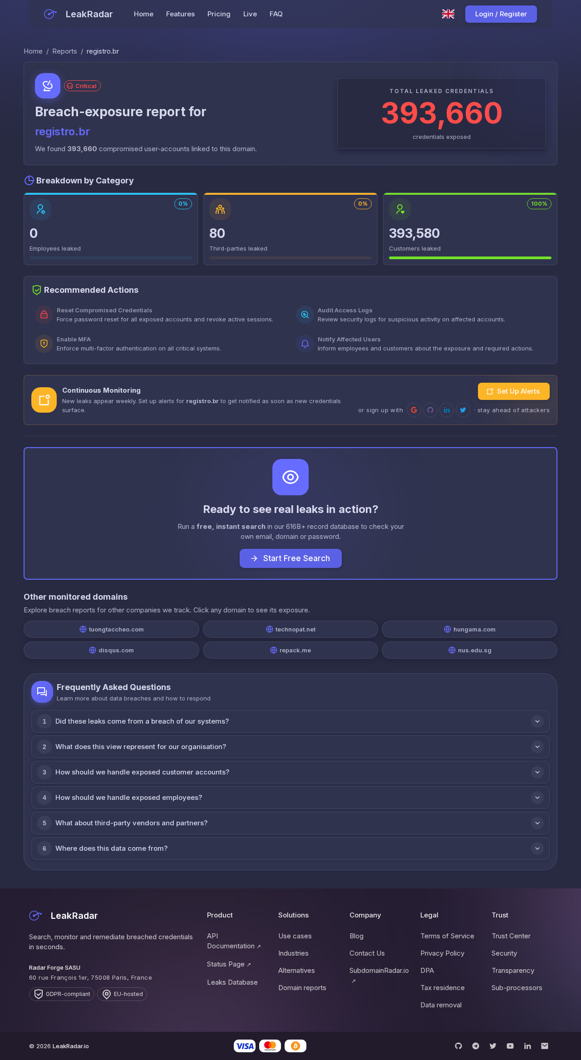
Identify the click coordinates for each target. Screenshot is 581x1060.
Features (180, 14)
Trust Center (511, 936)
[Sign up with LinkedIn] (446, 410)
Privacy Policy (442, 953)
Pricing (219, 14)
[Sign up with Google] (414, 410)
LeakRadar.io (71, 1046)
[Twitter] (493, 1046)
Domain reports (302, 987)
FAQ (276, 14)
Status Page (229, 964)
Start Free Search (296, 558)
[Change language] (448, 14)
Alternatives (296, 970)
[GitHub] (458, 1046)
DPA (427, 970)
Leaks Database (232, 982)
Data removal (441, 1005)
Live (250, 14)
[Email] (544, 1046)
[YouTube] (510, 1046)
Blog (357, 936)
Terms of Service (447, 936)
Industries (293, 953)
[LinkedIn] (527, 1046)
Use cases (295, 936)
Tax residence (442, 987)
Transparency (513, 970)
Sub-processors (517, 987)
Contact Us (367, 953)
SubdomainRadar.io (379, 975)
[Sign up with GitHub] (430, 410)
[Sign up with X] (463, 410)
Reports (64, 51)
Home (143, 14)
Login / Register (501, 14)
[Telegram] (475, 1046)
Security (504, 953)
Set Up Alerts (518, 391)
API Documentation (234, 941)
